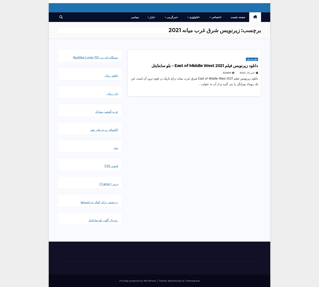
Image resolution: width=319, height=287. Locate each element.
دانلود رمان (111, 75)
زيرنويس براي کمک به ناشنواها (99, 202)
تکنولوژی (193, 17)
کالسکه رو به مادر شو (104, 130)
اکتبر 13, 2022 (247, 72)
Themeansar (192, 280)
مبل (115, 148)
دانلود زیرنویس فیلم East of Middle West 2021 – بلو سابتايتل (205, 65)
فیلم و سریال (252, 59)
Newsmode (174, 280)
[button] (61, 17)
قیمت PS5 (111, 166)
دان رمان (112, 93)
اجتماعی (215, 17)
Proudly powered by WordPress (138, 280)
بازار (151, 17)
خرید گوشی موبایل (106, 112)
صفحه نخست (238, 17)
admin (227, 72)
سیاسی (135, 17)
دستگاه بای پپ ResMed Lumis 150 (95, 57)
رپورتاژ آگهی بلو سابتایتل (103, 220)
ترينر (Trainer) (108, 184)
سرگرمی (171, 17)
